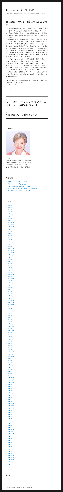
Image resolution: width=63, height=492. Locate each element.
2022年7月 (11, 311)
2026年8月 (11, 205)
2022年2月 (11, 321)
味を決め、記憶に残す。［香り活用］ (18, 182)
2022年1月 (11, 324)
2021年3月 (11, 345)
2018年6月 (11, 416)
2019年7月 (11, 388)
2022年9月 (11, 306)
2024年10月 (11, 252)
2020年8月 (11, 360)
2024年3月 (11, 268)
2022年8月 (11, 309)
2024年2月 (11, 270)
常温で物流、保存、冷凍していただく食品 (19, 190)
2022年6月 (11, 313)
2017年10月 (11, 434)
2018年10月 (11, 408)
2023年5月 (11, 289)
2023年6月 (11, 287)
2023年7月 (11, 285)
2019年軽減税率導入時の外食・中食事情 (19, 186)
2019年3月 (11, 397)
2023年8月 (11, 283)
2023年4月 (11, 291)
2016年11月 (11, 457)
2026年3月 (11, 216)
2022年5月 (11, 315)
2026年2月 (11, 218)
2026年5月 (11, 211)
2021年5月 (11, 341)
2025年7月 (11, 233)
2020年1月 (11, 375)
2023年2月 (11, 296)
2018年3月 (11, 423)
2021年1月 (11, 350)
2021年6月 (11, 339)
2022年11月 (11, 302)
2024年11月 (11, 250)
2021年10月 (11, 330)
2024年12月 (11, 248)
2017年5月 (11, 444)
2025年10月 (11, 227)
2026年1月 (11, 220)
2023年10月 (11, 278)
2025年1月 (11, 246)
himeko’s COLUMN (20, 10)
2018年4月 (11, 421)
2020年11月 (11, 354)
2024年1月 (11, 272)
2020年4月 (11, 369)
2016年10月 (11, 459)
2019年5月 (11, 393)
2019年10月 (11, 382)
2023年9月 (11, 281)
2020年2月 (11, 373)
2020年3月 (11, 371)
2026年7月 (11, 207)
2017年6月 (11, 442)
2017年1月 (11, 453)
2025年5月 (11, 237)
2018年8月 (11, 412)
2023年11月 (11, 276)
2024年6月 (11, 261)
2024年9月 (11, 255)
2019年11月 (11, 380)
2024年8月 (11, 257)
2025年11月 (11, 224)
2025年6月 (11, 235)
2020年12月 (11, 352)
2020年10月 (11, 356)
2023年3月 (11, 293)
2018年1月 (11, 427)
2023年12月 (11, 274)
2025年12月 (11, 222)
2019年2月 (11, 399)
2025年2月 (11, 244)
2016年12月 (11, 455)
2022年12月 (11, 300)
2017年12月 (11, 429)
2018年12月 (11, 403)
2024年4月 (11, 265)
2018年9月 (11, 410)
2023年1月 (11, 298)
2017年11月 (11, 431)
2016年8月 (11, 464)
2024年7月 (11, 259)
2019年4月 (11, 395)
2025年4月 (11, 240)
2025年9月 (11, 229)
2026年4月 (11, 214)
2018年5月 (11, 419)
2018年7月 (11, 414)
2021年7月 (11, 337)
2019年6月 (11, 390)
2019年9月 (11, 384)
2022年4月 (11, 317)
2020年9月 (11, 358)
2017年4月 (11, 447)
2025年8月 (11, 231)
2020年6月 (11, 365)
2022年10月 (11, 304)
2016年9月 (11, 462)
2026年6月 (11, 209)
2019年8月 (11, 386)
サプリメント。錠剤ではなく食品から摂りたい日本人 (22, 188)
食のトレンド (11, 479)
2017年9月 (11, 436)
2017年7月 (11, 440)
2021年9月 (11, 332)
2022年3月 (11, 319)
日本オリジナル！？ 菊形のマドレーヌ (18, 184)
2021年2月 (11, 347)
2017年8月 (11, 438)
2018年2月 (11, 425)
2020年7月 (11, 362)
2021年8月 (11, 334)
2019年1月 (11, 401)
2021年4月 (11, 343)
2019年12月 (11, 378)
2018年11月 (11, 406)
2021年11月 (11, 328)
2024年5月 (11, 263)
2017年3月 (11, 449)
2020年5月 (11, 367)
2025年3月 (11, 242)
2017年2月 (11, 451)
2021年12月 (11, 326)
